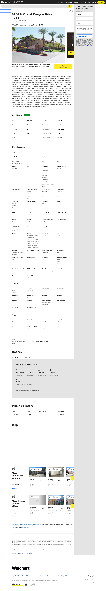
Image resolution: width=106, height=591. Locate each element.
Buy (54, 2)
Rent (62, 2)
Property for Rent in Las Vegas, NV (21, 64)
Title (89, 2)
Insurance (83, 2)
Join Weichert (48, 576)
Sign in (100, 2)
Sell (58, 2)
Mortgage (76, 2)
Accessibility (56, 576)
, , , (26, 524)
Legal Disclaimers (16, 576)
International (69, 2)
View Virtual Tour (63, 67)
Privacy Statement (34, 576)
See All (14, 516)
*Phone (78, 23)
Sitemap (42, 576)
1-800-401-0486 (82, 9)
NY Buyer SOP (64, 576)
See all (14, 488)
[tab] (15, 357)
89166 (13, 527)
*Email (78, 18)
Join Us (94, 2)
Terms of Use (25, 576)
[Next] (72, 478)
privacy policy (89, 45)
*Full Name (79, 14)
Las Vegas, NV (25, 527)
